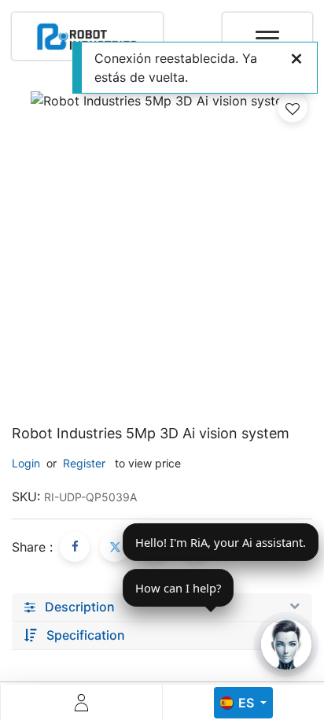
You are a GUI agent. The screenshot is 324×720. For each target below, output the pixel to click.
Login (26, 463)
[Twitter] (115, 547)
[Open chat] (286, 644)
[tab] (162, 607)
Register (84, 463)
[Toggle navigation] (267, 30)
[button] (292, 107)
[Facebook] (75, 547)
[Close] (296, 58)
